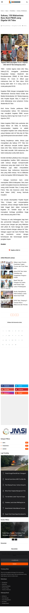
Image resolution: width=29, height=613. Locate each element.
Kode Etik (4, 584)
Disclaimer (4, 582)
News (25, 25)
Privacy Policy (5, 588)
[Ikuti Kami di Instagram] (7, 393)
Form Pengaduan (6, 599)
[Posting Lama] (17, 315)
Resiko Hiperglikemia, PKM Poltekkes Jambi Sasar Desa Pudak (20, 293)
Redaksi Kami (5, 603)
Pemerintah (6, 445)
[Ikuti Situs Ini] (21, 393)
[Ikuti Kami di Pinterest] (21, 389)
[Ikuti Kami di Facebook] (7, 385)
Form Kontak (5, 598)
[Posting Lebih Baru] (12, 315)
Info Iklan (4, 601)
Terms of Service (6, 589)
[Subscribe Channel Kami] (7, 389)
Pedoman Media (6, 586)
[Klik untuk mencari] (27, 2)
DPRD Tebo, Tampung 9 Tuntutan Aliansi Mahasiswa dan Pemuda (20, 302)
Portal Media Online (16, 608)
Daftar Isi (4, 596)
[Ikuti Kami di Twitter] (21, 385)
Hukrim (4, 449)
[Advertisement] (14, 410)
